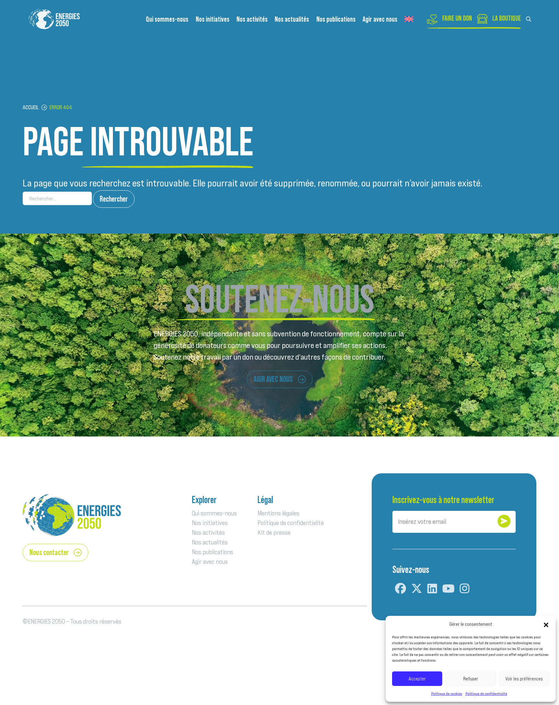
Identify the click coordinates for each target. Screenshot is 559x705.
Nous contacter (49, 552)
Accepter (417, 678)
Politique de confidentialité (486, 693)
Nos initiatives (212, 19)
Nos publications (336, 19)
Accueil (31, 107)
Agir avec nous (380, 19)
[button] (546, 624)
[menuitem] (408, 19)
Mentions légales (278, 513)
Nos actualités (292, 19)
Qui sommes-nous (167, 19)
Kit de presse (274, 532)
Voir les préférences (524, 678)
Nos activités (252, 19)
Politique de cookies (446, 693)
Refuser (470, 678)
